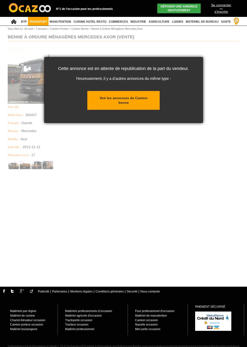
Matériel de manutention (151, 315)
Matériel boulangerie (23, 329)
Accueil (28, 28)
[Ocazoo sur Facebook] (4, 292)
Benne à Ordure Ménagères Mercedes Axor (117, 28)
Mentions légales (81, 291)
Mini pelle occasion (147, 329)
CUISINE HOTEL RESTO (90, 21)
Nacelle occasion (146, 324)
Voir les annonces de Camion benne (124, 100)
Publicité (43, 291)
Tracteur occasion (77, 324)
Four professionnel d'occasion (154, 311)
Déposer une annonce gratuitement (179, 8)
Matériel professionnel (79, 329)
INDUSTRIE (138, 21)
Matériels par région (23, 311)
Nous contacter (150, 291)
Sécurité (132, 291)
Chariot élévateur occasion (27, 320)
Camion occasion (146, 320)
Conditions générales (110, 291)
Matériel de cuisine (22, 315)
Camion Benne (80, 28)
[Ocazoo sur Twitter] (12, 292)
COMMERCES (118, 21)
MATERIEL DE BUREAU (202, 21)
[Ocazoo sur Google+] (22, 292)
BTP (24, 21)
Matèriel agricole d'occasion (83, 315)
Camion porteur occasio (25, 324)
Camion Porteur (59, 28)
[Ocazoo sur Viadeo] (31, 292)
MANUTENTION (60, 21)
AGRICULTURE (159, 21)
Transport (42, 28)
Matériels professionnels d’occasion (88, 311)
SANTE (226, 21)
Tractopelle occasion (78, 320)
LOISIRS (177, 21)
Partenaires (59, 291)
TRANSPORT (38, 21)
